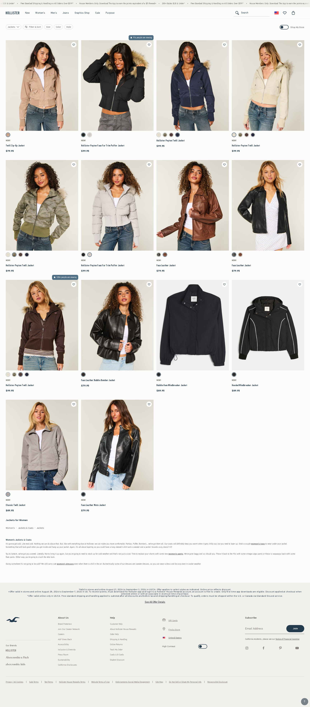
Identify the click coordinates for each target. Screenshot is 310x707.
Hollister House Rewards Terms (72, 682)
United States (175, 637)
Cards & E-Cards (117, 654)
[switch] (163, 645)
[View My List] (285, 13)
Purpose (110, 12)
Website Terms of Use (100, 682)
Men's (54, 12)
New (27, 12)
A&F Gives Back (65, 639)
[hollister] (12, 13)
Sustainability (64, 660)
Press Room (63, 654)
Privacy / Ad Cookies (14, 682)
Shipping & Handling (118, 639)
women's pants (175, 554)
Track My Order (116, 649)
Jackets (40, 528)
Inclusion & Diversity (67, 649)
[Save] (73, 44)
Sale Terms (34, 682)
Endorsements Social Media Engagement (133, 682)
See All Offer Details (155, 602)
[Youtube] (297, 648)
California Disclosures (67, 665)
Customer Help (116, 624)
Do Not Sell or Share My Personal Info (185, 682)
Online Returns (116, 644)
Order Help (114, 634)
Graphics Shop (82, 12)
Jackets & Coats (25, 528)
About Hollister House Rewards (123, 629)
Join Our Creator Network (69, 629)
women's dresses (65, 564)
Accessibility (63, 644)
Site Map (159, 682)
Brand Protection (65, 624)
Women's (40, 12)
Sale (97, 12)
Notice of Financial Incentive (287, 639)
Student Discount (117, 660)
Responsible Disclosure (217, 682)
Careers (61, 634)
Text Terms (48, 682)
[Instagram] (247, 648)
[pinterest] (280, 648)
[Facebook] (263, 648)
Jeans (66, 12)
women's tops (258, 543)
